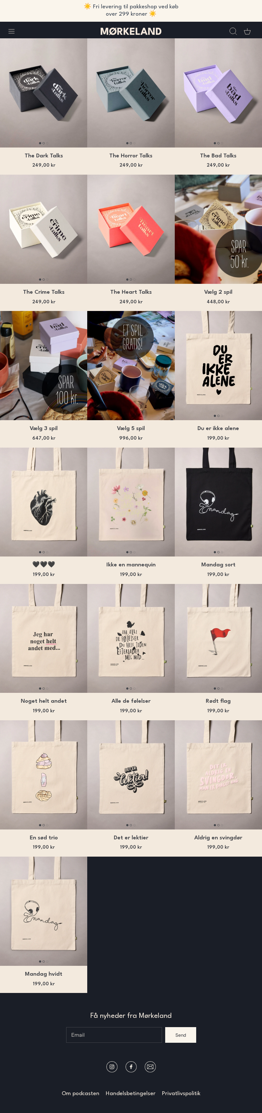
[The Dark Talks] (43, 93)
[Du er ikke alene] (218, 365)
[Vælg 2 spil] (218, 229)
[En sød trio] (43, 774)
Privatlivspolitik (181, 1093)
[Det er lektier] (130, 774)
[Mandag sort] (218, 502)
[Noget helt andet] (43, 638)
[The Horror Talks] (130, 93)
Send (180, 1035)
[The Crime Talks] (43, 229)
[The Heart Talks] (130, 229)
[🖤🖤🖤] (43, 502)
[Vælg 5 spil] (130, 365)
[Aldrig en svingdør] (218, 774)
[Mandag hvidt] (43, 911)
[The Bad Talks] (218, 93)
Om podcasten (80, 1093)
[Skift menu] (15, 31)
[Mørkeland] (131, 31)
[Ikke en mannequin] (130, 502)
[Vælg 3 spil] (43, 365)
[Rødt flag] (218, 638)
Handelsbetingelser (131, 1093)
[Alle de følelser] (130, 638)
